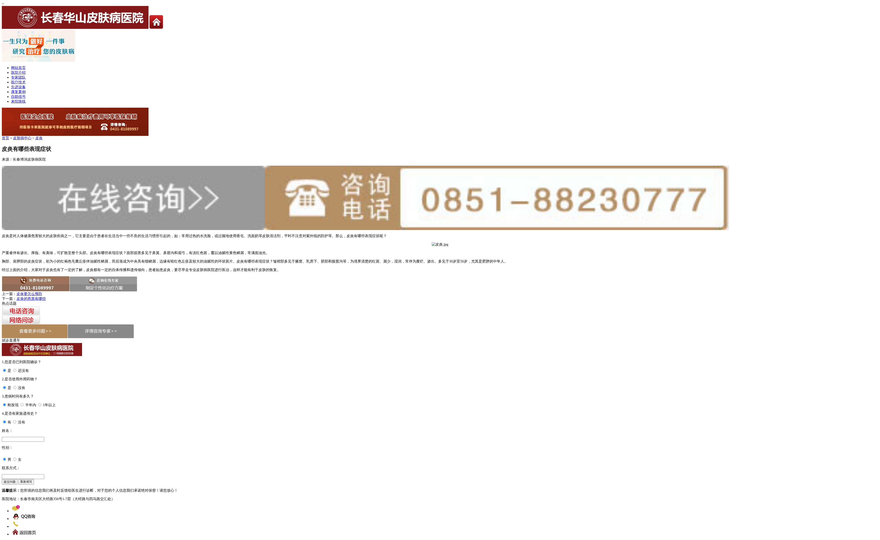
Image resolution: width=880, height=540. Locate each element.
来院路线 (18, 101)
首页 (5, 138)
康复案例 (18, 92)
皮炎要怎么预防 (29, 294)
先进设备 (18, 87)
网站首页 (18, 68)
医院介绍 (18, 72)
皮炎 (39, 138)
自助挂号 (18, 97)
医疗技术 (18, 82)
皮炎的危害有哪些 (31, 299)
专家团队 (18, 77)
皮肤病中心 (22, 138)
